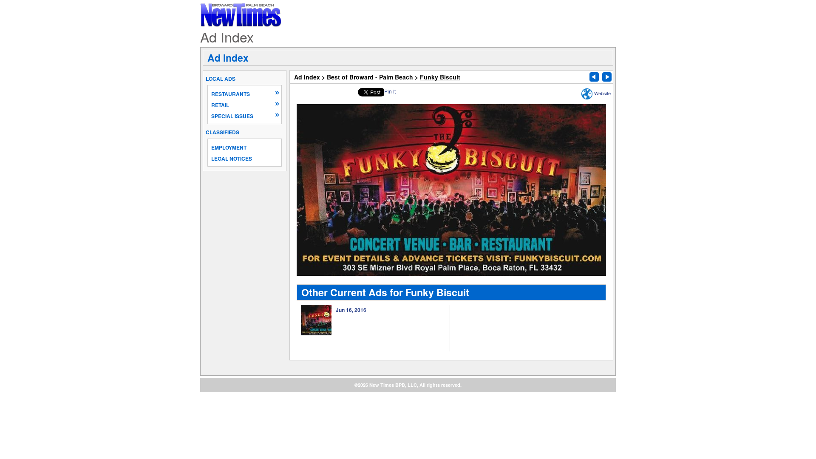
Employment (228, 147)
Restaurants (230, 94)
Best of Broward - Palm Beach (370, 77)
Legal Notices (231, 158)
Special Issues (232, 116)
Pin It (390, 91)
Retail (220, 105)
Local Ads (220, 78)
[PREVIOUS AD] (594, 77)
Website (602, 93)
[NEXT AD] (607, 77)
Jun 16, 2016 (351, 310)
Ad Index (228, 58)
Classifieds (222, 132)
